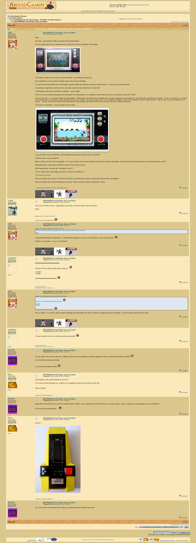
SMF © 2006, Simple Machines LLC (105, 539)
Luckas (10, 200)
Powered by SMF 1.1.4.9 (88, 539)
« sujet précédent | (175, 21)
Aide (87, 11)
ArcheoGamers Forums (18, 16)
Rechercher (93, 11)
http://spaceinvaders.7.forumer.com (44, 287)
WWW (9, 275)
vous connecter (133, 5)
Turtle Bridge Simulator (42, 175)
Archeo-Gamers (17, 18)
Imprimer (185, 25)
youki (10, 32)
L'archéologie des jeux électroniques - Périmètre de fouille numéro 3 (37, 20)
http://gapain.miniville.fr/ (49, 216)
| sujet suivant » (184, 21)
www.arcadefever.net (40, 286)
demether (11, 350)
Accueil (83, 11)
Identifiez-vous (101, 11)
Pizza (10, 374)
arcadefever (12, 258)
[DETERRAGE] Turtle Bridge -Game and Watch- (31, 21)
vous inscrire (144, 5)
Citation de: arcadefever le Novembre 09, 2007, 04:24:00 (50, 296)
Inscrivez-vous (110, 11)
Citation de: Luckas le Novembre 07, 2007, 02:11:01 (49, 228)
